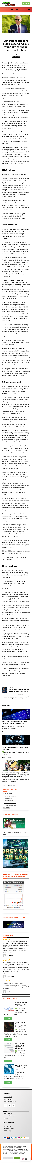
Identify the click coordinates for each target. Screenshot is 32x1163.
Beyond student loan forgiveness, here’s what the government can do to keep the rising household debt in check (15, 775)
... (16, 728)
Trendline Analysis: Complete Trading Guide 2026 (21, 1004)
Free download (8, 1097)
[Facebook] (12, 9)
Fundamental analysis (10, 1116)
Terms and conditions (9, 1128)
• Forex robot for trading (10, 796)
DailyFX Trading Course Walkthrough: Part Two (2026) (21, 1025)
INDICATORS (6, 808)
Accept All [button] (17, 1158)
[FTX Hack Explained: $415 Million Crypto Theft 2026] (16, 740)
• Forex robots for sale (10, 803)
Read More (8, 1018)
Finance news (16, 56)
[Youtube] (17, 9)
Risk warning (7, 1126)
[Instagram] (14, 9)
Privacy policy (7, 1130)
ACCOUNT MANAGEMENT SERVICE (12, 805)
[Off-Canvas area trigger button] (29, 10)
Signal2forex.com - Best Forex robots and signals (14, 833)
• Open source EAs (9, 798)
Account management (10, 1101)
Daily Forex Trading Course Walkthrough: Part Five (21, 1067)
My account (26, 3)
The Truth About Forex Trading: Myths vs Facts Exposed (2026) (20, 1046)
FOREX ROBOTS (7, 793)
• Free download (8, 800)
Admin (12, 54)
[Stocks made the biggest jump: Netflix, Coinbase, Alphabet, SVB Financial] (16, 714)
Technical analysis (8, 1113)
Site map (6, 1118)
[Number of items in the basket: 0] (3, 9)
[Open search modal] (21, 10)
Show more (8, 952)
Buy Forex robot (8, 1099)
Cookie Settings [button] (8, 1158)
